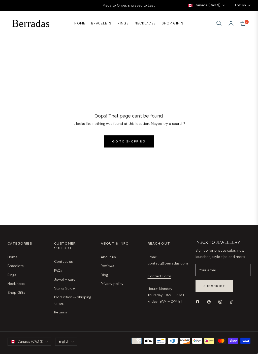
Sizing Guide (64, 288)
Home (13, 257)
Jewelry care (65, 279)
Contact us (63, 261)
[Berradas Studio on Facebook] (199, 301)
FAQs (58, 270)
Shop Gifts (16, 292)
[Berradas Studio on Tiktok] (233, 301)
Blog (104, 275)
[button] (219, 23)
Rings (12, 275)
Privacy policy (112, 283)
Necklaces (16, 283)
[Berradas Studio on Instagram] (221, 301)
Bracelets (16, 265)
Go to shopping (129, 141)
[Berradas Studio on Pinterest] (210, 301)
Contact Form (159, 276)
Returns (60, 312)
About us (108, 257)
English (240, 5)
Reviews (107, 265)
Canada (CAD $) (207, 5)
